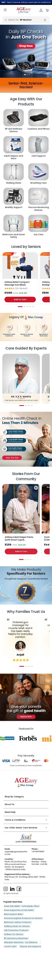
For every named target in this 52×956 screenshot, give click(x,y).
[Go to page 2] (24, 306)
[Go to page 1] (20, 306)
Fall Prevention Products (16, 930)
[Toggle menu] (5, 10)
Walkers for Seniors (13, 934)
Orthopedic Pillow (30, 906)
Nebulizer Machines (13, 942)
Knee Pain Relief (12, 906)
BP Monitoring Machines (16, 938)
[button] (22, 74)
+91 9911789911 (38, 851)
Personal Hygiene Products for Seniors (23, 918)
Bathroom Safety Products (17, 922)
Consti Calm (10, 946)
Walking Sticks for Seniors (16, 926)
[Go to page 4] (30, 306)
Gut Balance (31, 942)
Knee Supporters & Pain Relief (19, 910)
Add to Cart (20, 299)
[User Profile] (41, 10)
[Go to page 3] (27, 306)
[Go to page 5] (33, 306)
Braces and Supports (30, 946)
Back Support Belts (13, 914)
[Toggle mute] (36, 488)
